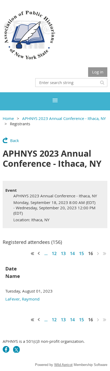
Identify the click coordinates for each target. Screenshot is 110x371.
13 (63, 253)
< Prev (39, 253)
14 (72, 253)
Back (14, 140)
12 (54, 253)
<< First (32, 253)
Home (8, 118)
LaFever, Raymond (22, 299)
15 (81, 253)
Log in (97, 71)
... (46, 253)
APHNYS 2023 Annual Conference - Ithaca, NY (64, 118)
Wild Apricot (63, 365)
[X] (16, 349)
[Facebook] (6, 349)
